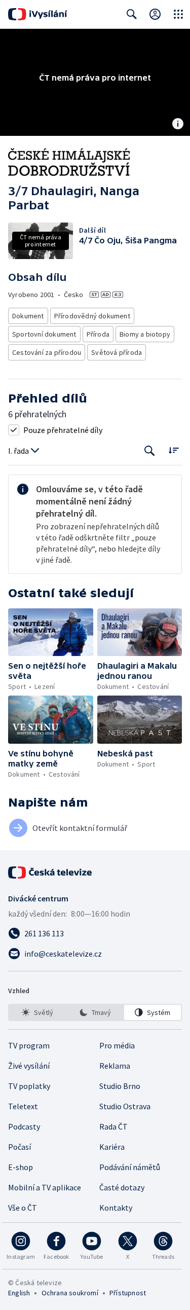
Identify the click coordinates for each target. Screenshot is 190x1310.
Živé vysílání (29, 1066)
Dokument (28, 315)
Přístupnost (127, 1292)
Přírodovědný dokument (92, 315)
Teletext (23, 1106)
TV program (29, 1045)
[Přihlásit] (155, 14)
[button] (50, 632)
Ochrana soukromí (70, 1292)
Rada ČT (113, 1126)
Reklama (114, 1066)
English (19, 1292)
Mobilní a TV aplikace (44, 1187)
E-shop (20, 1167)
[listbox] (95, 1012)
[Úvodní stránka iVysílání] (37, 14)
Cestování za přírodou (46, 352)
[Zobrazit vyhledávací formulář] (131, 14)
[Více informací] (178, 125)
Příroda (98, 334)
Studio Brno (119, 1086)
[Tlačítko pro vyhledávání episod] (149, 451)
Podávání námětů (129, 1167)
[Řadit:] (173, 450)
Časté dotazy (121, 1187)
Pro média (117, 1045)
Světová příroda (116, 352)
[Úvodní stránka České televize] (50, 872)
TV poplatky (29, 1086)
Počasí (19, 1147)
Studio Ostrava (124, 1106)
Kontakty (115, 1208)
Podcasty (24, 1126)
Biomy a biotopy (145, 334)
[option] (37, 1012)
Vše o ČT (22, 1208)
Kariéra (112, 1147)
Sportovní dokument (44, 334)
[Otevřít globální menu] (178, 14)
